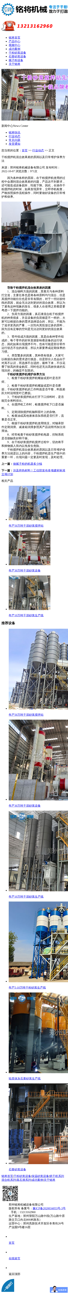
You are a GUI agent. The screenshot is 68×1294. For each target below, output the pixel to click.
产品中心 (14, 41)
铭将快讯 (14, 132)
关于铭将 (14, 63)
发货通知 (14, 143)
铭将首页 (14, 37)
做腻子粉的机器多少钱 (27, 463)
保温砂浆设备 (40, 1176)
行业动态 (14, 136)
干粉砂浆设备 (17, 52)
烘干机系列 (57, 1176)
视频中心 (14, 45)
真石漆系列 (24, 1179)
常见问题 (14, 140)
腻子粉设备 (16, 60)
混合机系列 (8, 1179)
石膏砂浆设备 (17, 56)
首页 (25, 150)
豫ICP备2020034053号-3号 (49, 1208)
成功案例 (14, 48)
